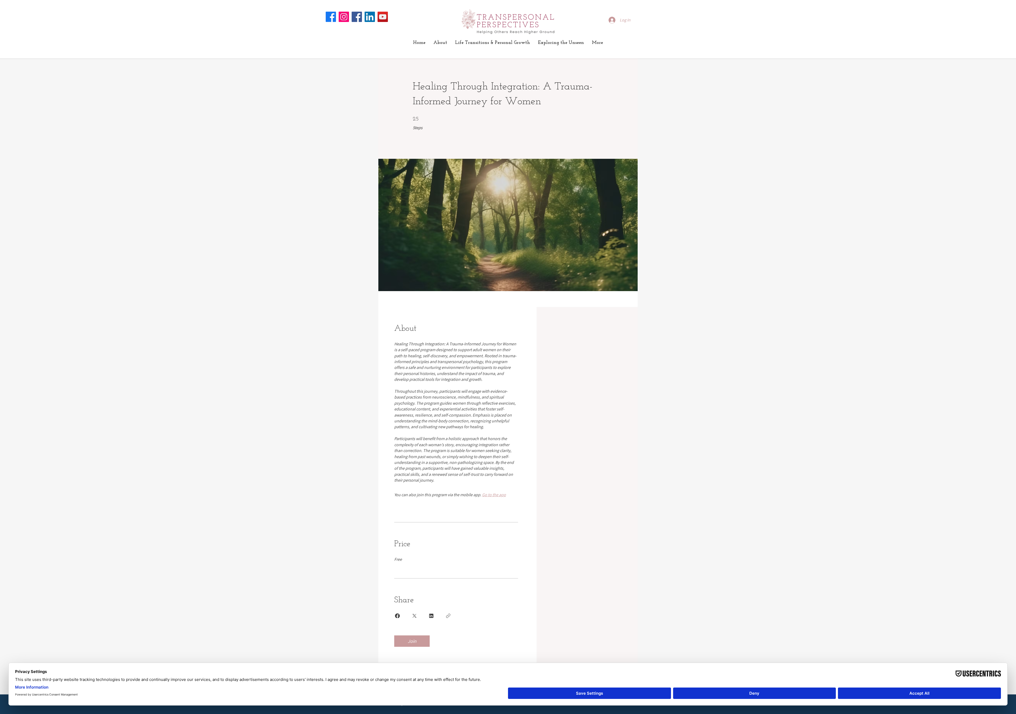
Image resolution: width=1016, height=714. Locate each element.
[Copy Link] (448, 616)
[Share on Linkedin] (431, 616)
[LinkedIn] (370, 17)
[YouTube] (383, 17)
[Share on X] (414, 616)
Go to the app (494, 495)
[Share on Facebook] (397, 616)
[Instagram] (344, 17)
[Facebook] (331, 17)
